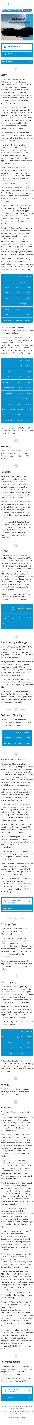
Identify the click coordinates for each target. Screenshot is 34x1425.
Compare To (18, 10)
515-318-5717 (19, 1408)
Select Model (11, 10)
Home (4, 10)
